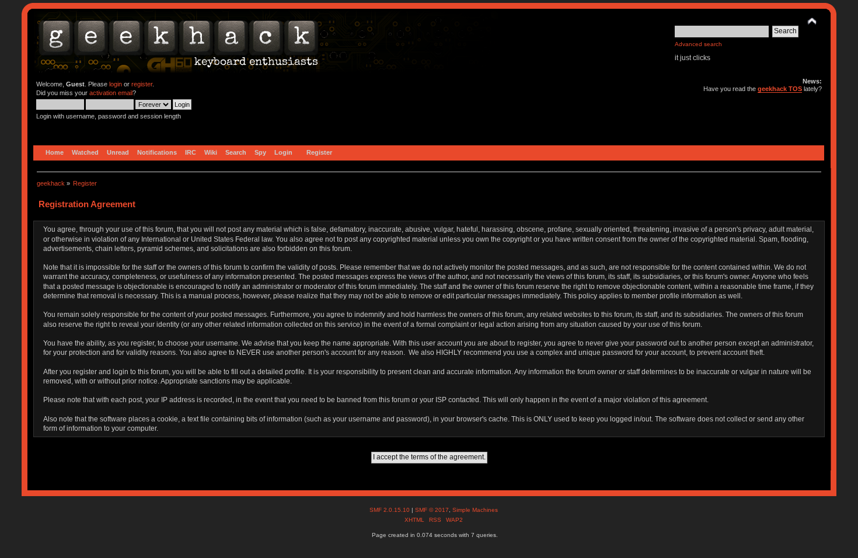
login (115, 84)
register (141, 84)
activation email (110, 92)
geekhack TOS (780, 88)
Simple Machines (475, 510)
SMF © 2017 (432, 510)
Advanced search (698, 44)
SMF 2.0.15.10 (390, 510)
